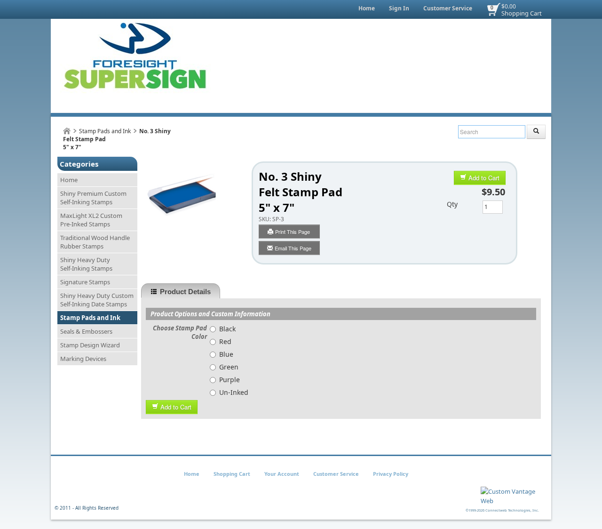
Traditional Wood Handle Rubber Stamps (95, 241)
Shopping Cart (521, 13)
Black (227, 328)
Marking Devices (83, 358)
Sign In (399, 8)
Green (228, 366)
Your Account (281, 473)
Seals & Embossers (86, 331)
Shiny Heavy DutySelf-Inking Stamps (86, 264)
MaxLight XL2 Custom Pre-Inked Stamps (91, 219)
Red (225, 341)
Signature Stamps (85, 282)
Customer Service (447, 8)
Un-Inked (233, 392)
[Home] (67, 131)
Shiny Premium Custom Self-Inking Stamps (93, 197)
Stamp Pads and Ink (105, 131)
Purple (229, 379)
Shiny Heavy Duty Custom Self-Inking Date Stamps (97, 299)
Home (366, 8)
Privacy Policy (390, 473)
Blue (226, 354)
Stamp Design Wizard (90, 345)
